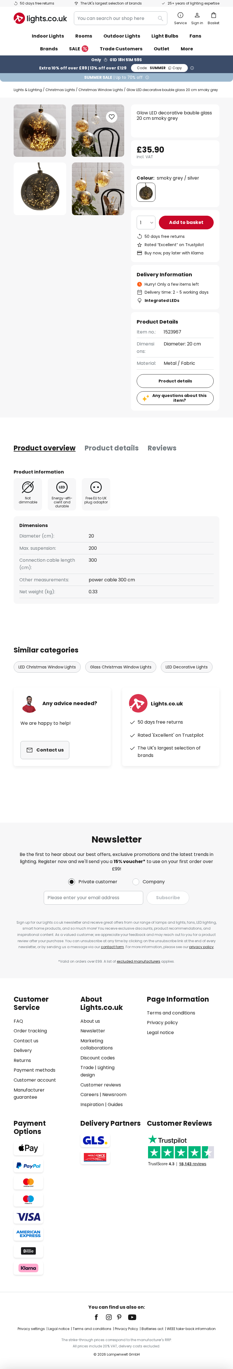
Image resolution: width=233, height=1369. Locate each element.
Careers (89, 1094)
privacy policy (201, 946)
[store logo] (40, 18)
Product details (112, 448)
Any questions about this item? (179, 398)
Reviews (162, 448)
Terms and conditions (171, 1013)
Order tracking (30, 1031)
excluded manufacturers (138, 961)
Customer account (35, 1080)
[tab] (45, 448)
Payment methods (34, 1070)
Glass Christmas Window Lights (120, 667)
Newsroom (114, 1094)
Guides (115, 1104)
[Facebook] (100, 1317)
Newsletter (92, 1031)
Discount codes (97, 1058)
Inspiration (92, 1104)
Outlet (161, 49)
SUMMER (159, 67)
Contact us (26, 1040)
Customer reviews (100, 1085)
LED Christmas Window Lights (47, 667)
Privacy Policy (126, 1328)
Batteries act (152, 1328)
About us (90, 1021)
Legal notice (160, 1032)
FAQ (18, 1021)
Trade (87, 1067)
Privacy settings (31, 1328)
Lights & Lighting (28, 89)
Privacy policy (162, 1022)
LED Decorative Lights (187, 667)
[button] (40, 188)
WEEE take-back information (191, 1328)
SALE (74, 49)
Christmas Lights (60, 89)
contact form (112, 946)
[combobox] (120, 18)
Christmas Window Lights (100, 89)
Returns (22, 1060)
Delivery (23, 1050)
